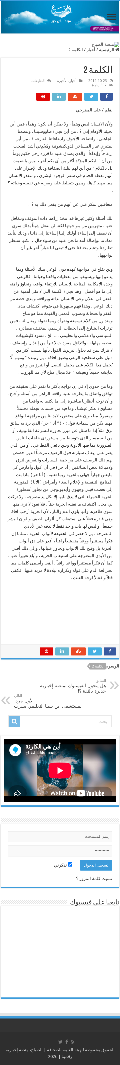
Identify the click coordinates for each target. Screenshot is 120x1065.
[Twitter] (60, 1042)
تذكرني (61, 865)
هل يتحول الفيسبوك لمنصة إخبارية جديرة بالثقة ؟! (73, 686)
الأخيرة (62, 81)
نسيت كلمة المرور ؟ (94, 878)
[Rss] (72, 1042)
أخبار (91, 49)
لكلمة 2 (97, 666)
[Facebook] (67, 1042)
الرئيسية (107, 49)
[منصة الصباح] (60, 17)
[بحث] (14, 721)
